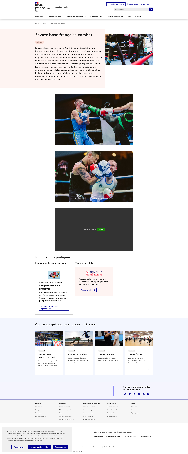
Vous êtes (146, 4)
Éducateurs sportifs (40, 416)
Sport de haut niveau (96, 17)
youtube (144, 394)
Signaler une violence (117, 4)
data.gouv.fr (145, 436)
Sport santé (110, 413)
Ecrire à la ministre (136, 410)
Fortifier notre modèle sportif (91, 403)
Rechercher (151, 9)
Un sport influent (88, 416)
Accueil (37, 23)
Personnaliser (19, 447)
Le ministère (39, 17)
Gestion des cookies (110, 447)
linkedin (134, 394)
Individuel (39, 42)
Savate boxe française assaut (46, 356)
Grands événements (134, 17)
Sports (44, 23)
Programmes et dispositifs (66, 419)
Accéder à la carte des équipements (49, 307)
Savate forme (135, 354)
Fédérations (38, 413)
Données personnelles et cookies (91, 447)
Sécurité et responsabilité (75, 17)
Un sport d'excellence (89, 407)
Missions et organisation (66, 410)
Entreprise (38, 410)
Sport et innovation (112, 410)
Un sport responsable (89, 419)
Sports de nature (112, 416)
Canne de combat (77, 354)
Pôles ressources (111, 403)
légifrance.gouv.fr (131, 436)
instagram (139, 394)
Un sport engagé (88, 410)
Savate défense (106, 354)
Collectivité (38, 407)
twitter (130, 394)
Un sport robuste (88, 413)
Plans (60, 413)
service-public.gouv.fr (113, 436)
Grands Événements (64, 407)
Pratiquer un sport (55, 17)
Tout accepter (60, 447)
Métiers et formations (115, 17)
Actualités (134, 407)
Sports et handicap (112, 407)
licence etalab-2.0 (75, 451)
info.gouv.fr (98, 436)
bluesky (148, 394)
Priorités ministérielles (65, 416)
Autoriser (101, 229)
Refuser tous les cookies (39, 447)
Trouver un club (87, 290)
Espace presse (133, 4)
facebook (125, 394)
